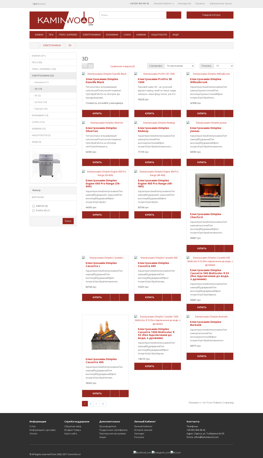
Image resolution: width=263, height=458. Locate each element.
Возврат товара (72, 430)
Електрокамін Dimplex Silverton (101, 129)
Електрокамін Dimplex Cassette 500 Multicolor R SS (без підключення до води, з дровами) (209, 274)
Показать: (207, 65)
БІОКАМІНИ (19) (40, 115)
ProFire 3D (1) (43, 210)
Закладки (139, 433)
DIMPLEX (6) (42, 206)
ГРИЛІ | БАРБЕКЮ (68, 34)
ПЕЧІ (51, 34)
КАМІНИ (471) (39, 55)
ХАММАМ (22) (39, 128)
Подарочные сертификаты (113, 430)
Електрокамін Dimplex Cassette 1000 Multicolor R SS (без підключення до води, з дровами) (156, 333)
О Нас (33, 426)
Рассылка (139, 437)
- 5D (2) (36, 95)
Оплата (33, 433)
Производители (107, 426)
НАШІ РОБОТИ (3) (41, 135)
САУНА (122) (38, 122)
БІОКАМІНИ (112, 34)
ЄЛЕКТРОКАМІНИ (92, 34)
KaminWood (74, 454)
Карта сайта (70, 433)
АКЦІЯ (175, 34)
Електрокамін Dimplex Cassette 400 (101, 360)
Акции (102, 437)
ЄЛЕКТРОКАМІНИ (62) (43, 75)
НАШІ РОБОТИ (159, 34)
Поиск (68, 221)
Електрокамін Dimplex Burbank (205, 323)
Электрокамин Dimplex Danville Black (102, 80)
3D (70, 45)
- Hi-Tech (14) (39, 102)
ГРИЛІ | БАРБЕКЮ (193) (44, 69)
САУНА (127, 34)
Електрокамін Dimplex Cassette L (101, 264)
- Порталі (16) (39, 108)
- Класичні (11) (40, 82)
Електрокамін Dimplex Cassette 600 (153, 264)
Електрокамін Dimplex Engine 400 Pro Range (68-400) (155, 183)
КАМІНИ (39, 34)
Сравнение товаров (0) (122, 66)
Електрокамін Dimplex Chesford (205, 215)
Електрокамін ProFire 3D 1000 (155, 80)
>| (102, 403)
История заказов (143, 430)
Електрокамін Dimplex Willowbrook (205, 80)
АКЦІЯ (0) (36, 141)
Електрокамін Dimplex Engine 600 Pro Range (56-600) (103, 183)
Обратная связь (72, 426)
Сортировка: (156, 65)
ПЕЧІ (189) (37, 62)
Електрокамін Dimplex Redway (153, 129)
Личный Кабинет (143, 426)
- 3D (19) (37, 88)
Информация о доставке (43, 430)
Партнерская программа (112, 433)
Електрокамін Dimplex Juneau (205, 129)
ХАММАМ (141, 34)
